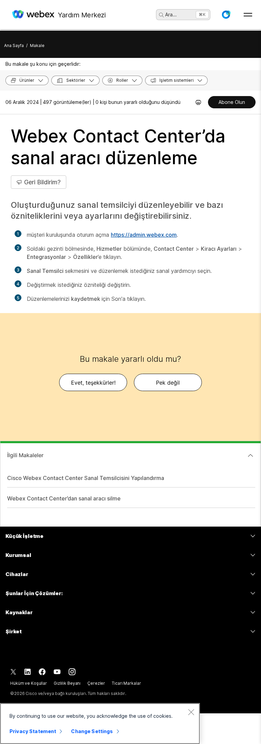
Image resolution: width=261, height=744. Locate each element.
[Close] (191, 712)
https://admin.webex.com (144, 234)
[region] (100, 723)
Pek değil (168, 382)
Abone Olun (232, 102)
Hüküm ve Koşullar (28, 683)
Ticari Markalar (126, 683)
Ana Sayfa (14, 45)
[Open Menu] (248, 15)
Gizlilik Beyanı (67, 683)
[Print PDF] (198, 102)
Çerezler (96, 683)
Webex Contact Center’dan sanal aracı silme (64, 498)
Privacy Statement (33, 731)
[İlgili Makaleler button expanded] (250, 455)
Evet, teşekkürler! (93, 382)
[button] (226, 15)
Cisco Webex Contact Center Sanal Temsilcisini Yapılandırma (85, 478)
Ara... (171, 14)
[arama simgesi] (161, 15)
